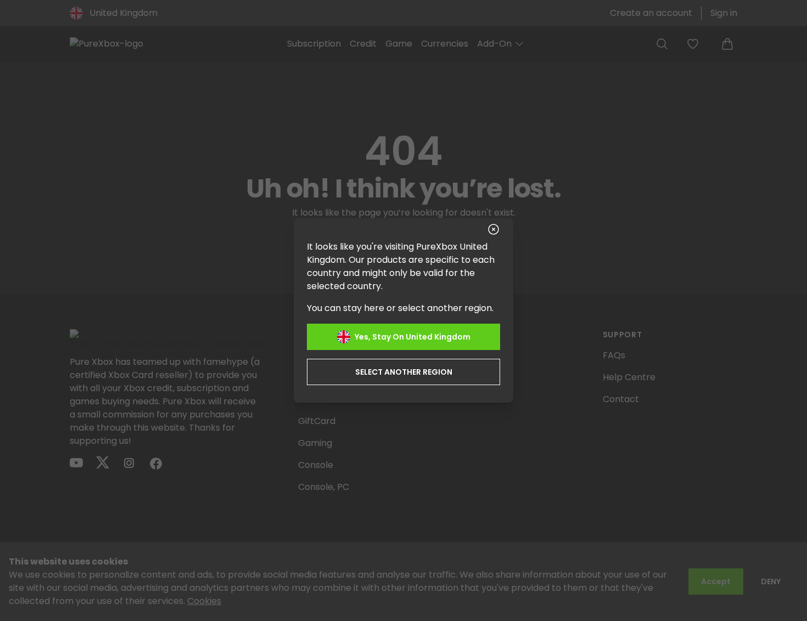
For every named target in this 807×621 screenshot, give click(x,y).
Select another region (403, 371)
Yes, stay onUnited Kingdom (412, 336)
